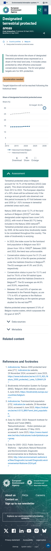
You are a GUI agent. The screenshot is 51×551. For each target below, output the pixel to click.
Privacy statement (12, 540)
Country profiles (15, 42)
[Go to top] (48, 545)
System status (26, 547)
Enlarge (35, 160)
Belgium (27, 42)
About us (10, 495)
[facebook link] (14, 531)
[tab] (25, 173)
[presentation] (30, 214)
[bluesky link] (44, 531)
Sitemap (15, 547)
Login (36, 547)
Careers (40, 495)
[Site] (17, 9)
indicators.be (14, 367)
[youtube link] (29, 531)
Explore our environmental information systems (25, 517)
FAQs (25, 495)
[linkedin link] (21, 531)
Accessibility (28, 540)
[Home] (4, 41)
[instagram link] (37, 531)
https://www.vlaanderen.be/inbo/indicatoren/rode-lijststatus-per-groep (28, 435)
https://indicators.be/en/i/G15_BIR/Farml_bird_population (28, 410)
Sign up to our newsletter (19, 503)
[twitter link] (6, 531)
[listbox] (25, 2)
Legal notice (41, 540)
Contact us (11, 499)
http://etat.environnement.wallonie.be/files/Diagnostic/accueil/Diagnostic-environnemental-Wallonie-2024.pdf (28, 460)
